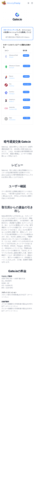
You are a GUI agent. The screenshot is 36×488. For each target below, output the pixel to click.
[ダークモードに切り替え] (28, 3)
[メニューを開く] (32, 3)
